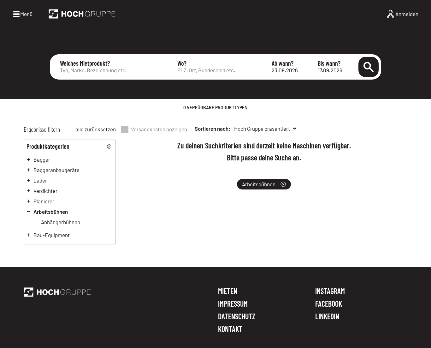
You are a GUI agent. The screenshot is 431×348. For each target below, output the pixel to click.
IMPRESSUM (233, 304)
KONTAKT (230, 329)
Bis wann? (329, 63)
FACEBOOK (328, 304)
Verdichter (45, 191)
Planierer (43, 201)
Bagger (41, 159)
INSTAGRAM (330, 291)
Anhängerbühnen (60, 222)
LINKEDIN (327, 316)
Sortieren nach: (212, 128)
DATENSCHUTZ (236, 317)
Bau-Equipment (51, 235)
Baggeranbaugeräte (56, 170)
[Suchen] (368, 67)
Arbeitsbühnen (50, 211)
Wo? (181, 63)
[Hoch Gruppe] (82, 14)
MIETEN (227, 291)
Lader (40, 180)
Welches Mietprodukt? (85, 63)
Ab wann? (282, 63)
